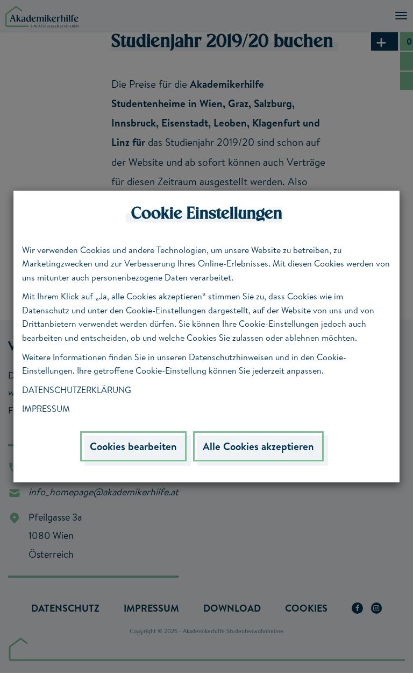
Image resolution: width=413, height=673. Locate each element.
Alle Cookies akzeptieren (258, 446)
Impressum (46, 409)
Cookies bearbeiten (133, 446)
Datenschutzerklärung (76, 390)
